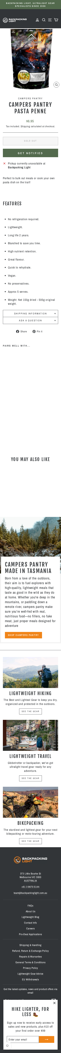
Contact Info (30, 922)
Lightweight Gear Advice (31, 973)
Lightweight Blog (30, 917)
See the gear (30, 711)
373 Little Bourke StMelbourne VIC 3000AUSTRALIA (30, 877)
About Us (30, 911)
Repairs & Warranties (30, 956)
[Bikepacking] (30, 802)
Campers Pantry (30, 98)
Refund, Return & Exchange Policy (30, 951)
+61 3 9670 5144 (30, 887)
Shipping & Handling (30, 945)
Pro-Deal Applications (30, 934)
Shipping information (30, 313)
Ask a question (30, 320)
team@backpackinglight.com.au (30, 893)
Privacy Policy (30, 968)
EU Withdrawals (30, 979)
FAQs (30, 905)
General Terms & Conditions (30, 962)
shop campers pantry (23, 635)
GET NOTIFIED (30, 153)
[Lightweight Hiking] (30, 672)
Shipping (25, 126)
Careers (30, 928)
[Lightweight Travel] (30, 735)
